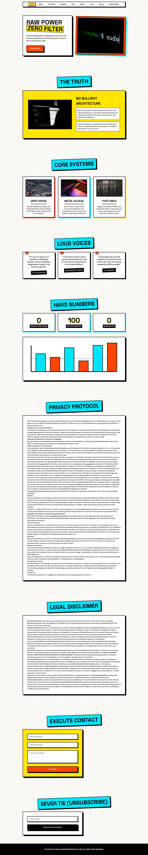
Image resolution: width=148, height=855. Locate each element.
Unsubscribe (113, 4)
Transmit (52, 769)
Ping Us (101, 4)
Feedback (63, 4)
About (41, 4)
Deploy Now (35, 49)
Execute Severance (52, 827)
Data (73, 4)
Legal (92, 4)
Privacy (82, 4)
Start (32, 4)
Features (51, 4)
